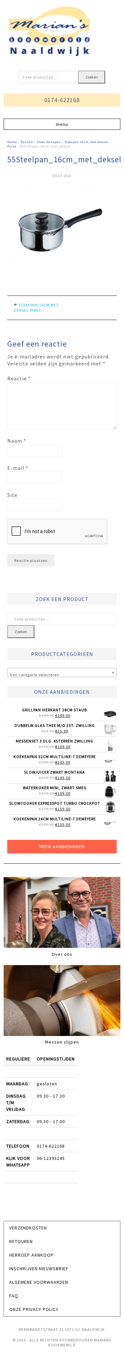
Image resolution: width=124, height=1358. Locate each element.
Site (12, 495)
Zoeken (91, 77)
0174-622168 (62, 100)
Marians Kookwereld (62, 31)
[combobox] (62, 672)
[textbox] (62, 674)
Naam (16, 440)
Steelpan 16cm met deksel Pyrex (36, 307)
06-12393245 (51, 1158)
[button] (62, 124)
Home (12, 142)
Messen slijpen (62, 1042)
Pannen (27, 142)
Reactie (19, 378)
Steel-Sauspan (49, 142)
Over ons (62, 954)
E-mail (17, 467)
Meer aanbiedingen (62, 846)
